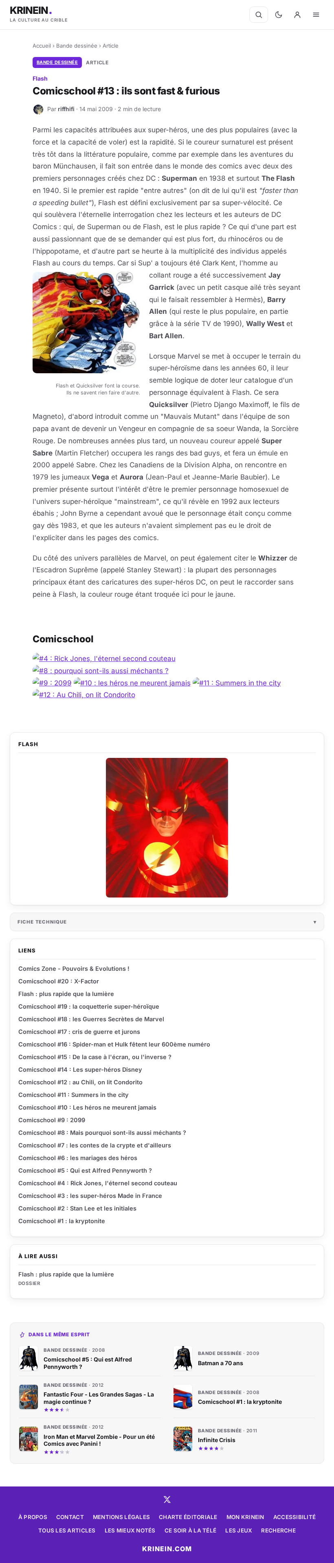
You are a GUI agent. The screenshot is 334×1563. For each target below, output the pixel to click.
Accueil (42, 45)
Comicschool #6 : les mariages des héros (77, 1157)
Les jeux (238, 1530)
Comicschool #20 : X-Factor (58, 981)
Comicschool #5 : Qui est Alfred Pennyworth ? (85, 1170)
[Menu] (316, 15)
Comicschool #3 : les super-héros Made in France (90, 1195)
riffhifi (66, 108)
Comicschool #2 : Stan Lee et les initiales (77, 1208)
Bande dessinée (76, 45)
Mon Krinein (245, 1517)
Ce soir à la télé (191, 1530)
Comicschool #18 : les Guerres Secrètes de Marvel (91, 1019)
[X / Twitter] (167, 1499)
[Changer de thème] (278, 15)
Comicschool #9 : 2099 (51, 1119)
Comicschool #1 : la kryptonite (61, 1220)
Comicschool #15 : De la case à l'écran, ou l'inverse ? (94, 1056)
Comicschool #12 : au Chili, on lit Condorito (80, 1082)
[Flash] (167, 828)
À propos (32, 1517)
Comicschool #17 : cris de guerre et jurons (79, 1031)
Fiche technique (42, 922)
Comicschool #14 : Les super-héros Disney (80, 1069)
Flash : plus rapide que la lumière (66, 1274)
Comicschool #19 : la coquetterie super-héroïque (88, 1006)
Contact (70, 1517)
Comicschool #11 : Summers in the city (73, 1094)
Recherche (278, 1530)
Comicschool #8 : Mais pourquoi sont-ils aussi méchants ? (102, 1132)
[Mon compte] (297, 15)
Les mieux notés (130, 1530)
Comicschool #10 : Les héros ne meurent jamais (87, 1107)
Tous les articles (67, 1530)
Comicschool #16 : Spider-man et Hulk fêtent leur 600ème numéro (114, 1044)
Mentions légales (121, 1517)
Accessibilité (294, 1517)
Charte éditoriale (188, 1517)
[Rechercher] (258, 15)
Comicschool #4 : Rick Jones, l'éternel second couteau (97, 1183)
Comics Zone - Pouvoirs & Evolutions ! (74, 968)
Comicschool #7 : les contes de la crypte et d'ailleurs (94, 1145)
